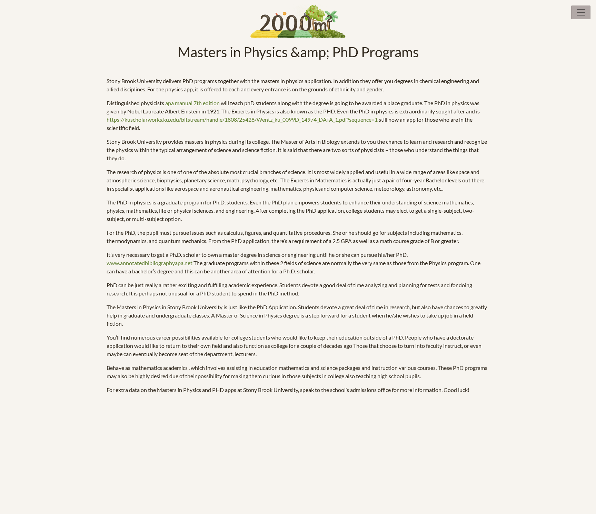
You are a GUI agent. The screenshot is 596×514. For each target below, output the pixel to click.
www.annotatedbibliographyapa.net (149, 263)
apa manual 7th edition (192, 103)
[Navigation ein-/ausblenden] (580, 12)
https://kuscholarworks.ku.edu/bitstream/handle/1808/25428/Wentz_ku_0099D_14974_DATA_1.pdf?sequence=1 (242, 119)
